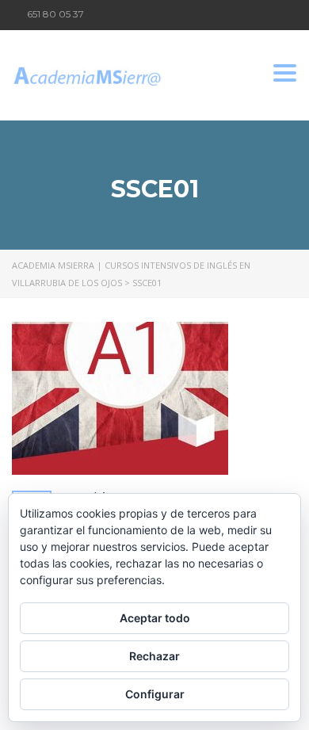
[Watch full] (120, 398)
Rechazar (154, 656)
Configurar (155, 694)
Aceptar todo (155, 618)
